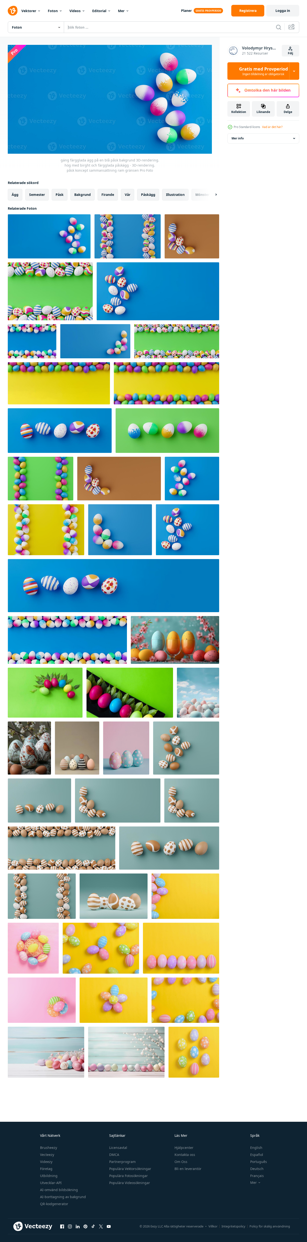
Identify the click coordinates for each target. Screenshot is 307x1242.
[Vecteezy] (12, 11)
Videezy (46, 1161)
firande (107, 194)
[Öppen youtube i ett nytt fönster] (109, 1226)
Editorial (99, 10)
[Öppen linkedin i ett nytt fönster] (78, 1226)
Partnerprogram (122, 1161)
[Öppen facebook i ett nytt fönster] (62, 1226)
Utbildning (49, 1175)
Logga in (282, 10)
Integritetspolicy (233, 1226)
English (256, 1147)
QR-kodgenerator (54, 1204)
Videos (75, 10)
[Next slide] (212, 194)
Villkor (212, 1226)
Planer (186, 10)
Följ (290, 53)
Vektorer (28, 10)
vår (127, 194)
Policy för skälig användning (269, 1226)
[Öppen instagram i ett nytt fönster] (70, 1226)
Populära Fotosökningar (128, 1175)
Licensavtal (118, 1147)
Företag (46, 1168)
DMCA (114, 1154)
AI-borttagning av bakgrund (63, 1196)
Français (257, 1175)
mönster (202, 194)
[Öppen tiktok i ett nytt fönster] (93, 1226)
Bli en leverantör (187, 1168)
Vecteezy (47, 1154)
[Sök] (279, 27)
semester (37, 194)
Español (256, 1154)
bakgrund (82, 194)
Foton (53, 10)
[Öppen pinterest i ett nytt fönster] (85, 1226)
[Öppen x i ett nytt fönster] (101, 1226)
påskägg (148, 194)
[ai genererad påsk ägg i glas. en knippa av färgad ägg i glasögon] (175, 640)
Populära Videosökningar (129, 1182)
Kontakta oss (184, 1154)
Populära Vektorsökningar (130, 1168)
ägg (15, 194)
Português (258, 1161)
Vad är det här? (272, 127)
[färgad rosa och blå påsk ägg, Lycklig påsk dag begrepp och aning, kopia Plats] (126, 748)
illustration (175, 194)
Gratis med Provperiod (263, 71)
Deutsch (257, 1168)
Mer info (238, 138)
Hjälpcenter (183, 1147)
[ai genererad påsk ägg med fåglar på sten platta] (29, 748)
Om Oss (180, 1161)
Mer (121, 10)
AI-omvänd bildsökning (59, 1189)
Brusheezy (48, 1147)
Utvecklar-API (51, 1182)
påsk (60, 194)
